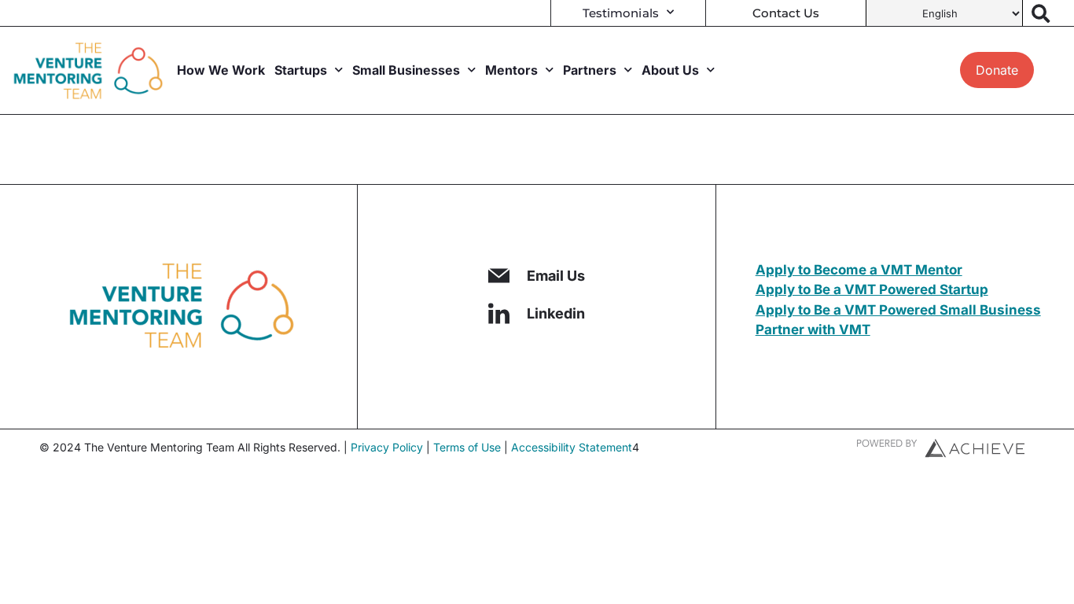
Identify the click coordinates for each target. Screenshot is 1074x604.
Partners (589, 70)
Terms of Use (467, 447)
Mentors (511, 70)
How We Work (221, 70)
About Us (670, 70)
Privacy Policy (387, 447)
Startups (300, 70)
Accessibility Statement (571, 447)
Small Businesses (406, 70)
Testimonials (621, 13)
